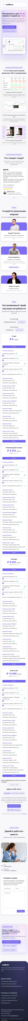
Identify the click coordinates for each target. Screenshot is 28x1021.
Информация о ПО (5, 1003)
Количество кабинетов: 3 (8, 576)
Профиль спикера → (14, 267)
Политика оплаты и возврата (8, 998)
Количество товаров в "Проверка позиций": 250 (11, 698)
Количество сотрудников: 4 (9, 581)
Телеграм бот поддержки (10, 870)
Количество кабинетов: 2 (8, 465)
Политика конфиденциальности (9, 1000)
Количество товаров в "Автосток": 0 (11, 369)
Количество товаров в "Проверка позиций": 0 (11, 363)
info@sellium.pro (8, 866)
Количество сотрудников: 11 (9, 692)
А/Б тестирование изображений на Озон (11, 986)
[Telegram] (25, 1019)
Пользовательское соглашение (9, 995)
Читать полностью (8, 184)
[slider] (3, 355)
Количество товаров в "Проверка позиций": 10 (11, 475)
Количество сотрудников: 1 (9, 358)
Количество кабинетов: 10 (9, 688)
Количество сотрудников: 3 (9, 469)
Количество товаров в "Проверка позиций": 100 (11, 586)
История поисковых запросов (8, 983)
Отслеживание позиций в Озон (9, 981)
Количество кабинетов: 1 (8, 353)
